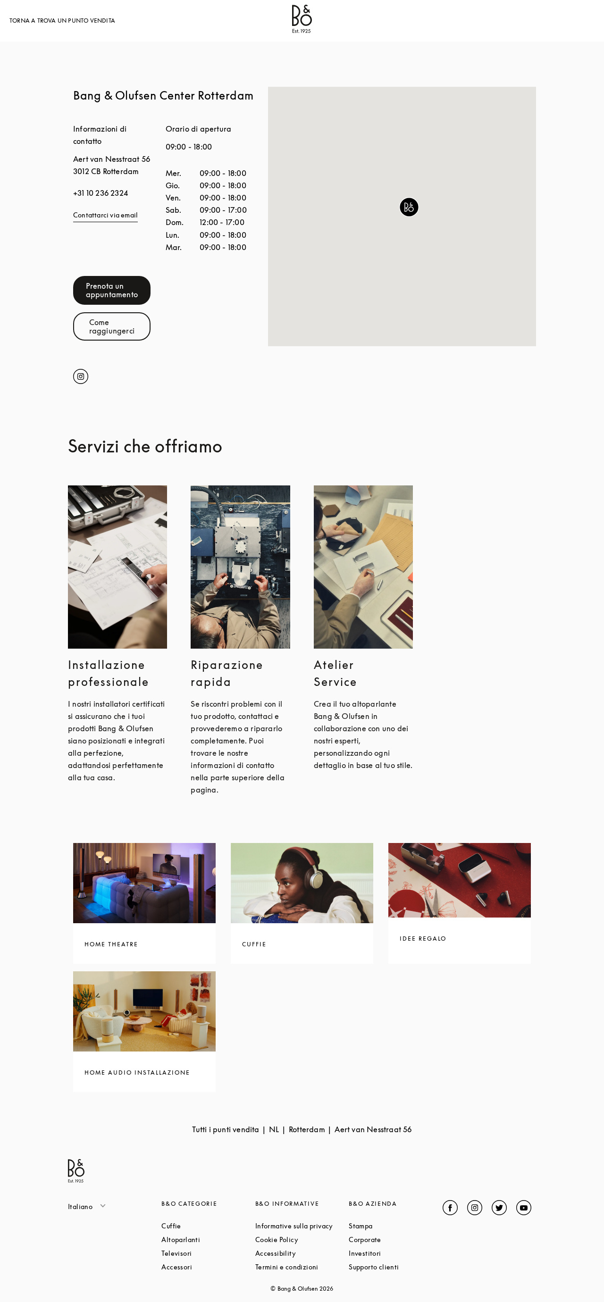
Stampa (395, 1226)
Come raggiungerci (120, 326)
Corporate (395, 1239)
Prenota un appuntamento (118, 290)
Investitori (395, 1253)
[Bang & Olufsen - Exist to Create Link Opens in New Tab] (302, 30)
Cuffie (206, 1226)
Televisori (208, 1253)
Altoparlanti (208, 1239)
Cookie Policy (302, 1239)
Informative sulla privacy (302, 1226)
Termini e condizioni (302, 1267)
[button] (409, 207)
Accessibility (302, 1253)
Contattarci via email (105, 215)
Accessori (208, 1267)
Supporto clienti (395, 1267)
